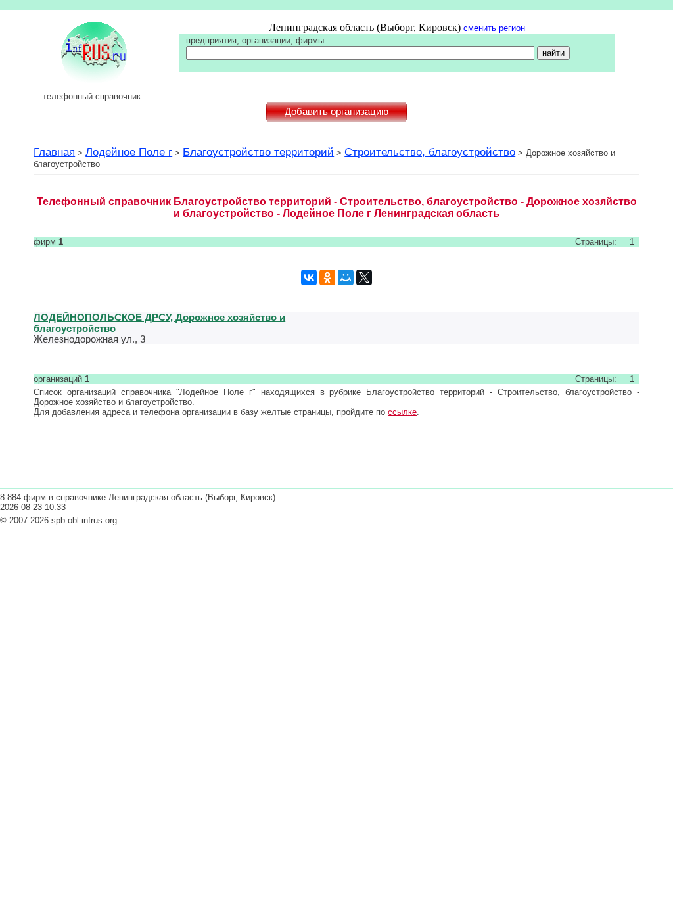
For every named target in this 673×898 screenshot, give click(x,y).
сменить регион (494, 28)
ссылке (402, 412)
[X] (364, 277)
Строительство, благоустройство (429, 151)
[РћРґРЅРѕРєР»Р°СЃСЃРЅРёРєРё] (327, 277)
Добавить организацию (336, 111)
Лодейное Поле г (128, 151)
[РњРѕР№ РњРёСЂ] (346, 277)
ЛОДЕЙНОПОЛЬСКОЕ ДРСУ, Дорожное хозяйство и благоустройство (159, 323)
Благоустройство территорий (258, 151)
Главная (54, 151)
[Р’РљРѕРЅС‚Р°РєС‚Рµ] (309, 277)
